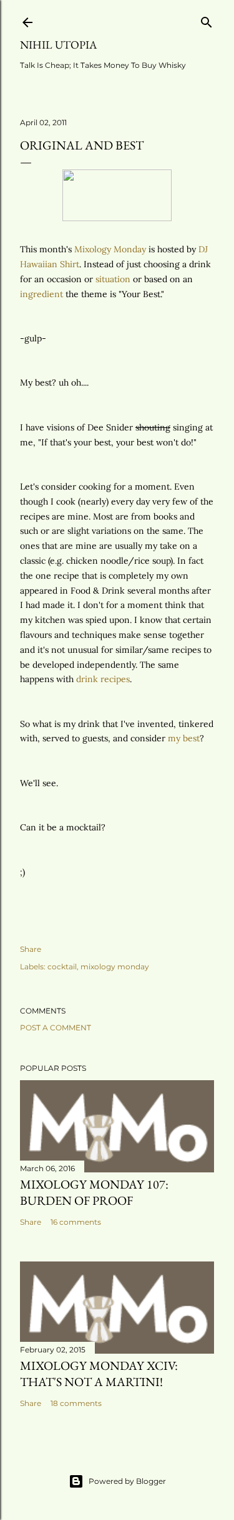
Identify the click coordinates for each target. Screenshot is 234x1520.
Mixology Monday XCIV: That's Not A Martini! (99, 1373)
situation (112, 279)
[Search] (206, 19)
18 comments (76, 1403)
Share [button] (30, 949)
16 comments (76, 1222)
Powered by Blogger (127, 1481)
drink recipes (103, 679)
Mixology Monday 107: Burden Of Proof (94, 1192)
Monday (110, 249)
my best (184, 738)
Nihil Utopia (58, 44)
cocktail (62, 966)
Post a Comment (55, 1027)
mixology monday (114, 966)
